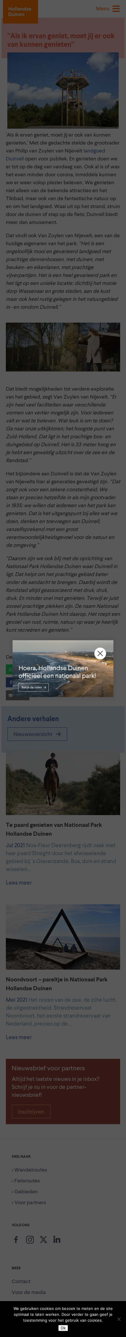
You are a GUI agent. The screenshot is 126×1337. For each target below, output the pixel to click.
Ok (63, 1328)
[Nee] (119, 1319)
